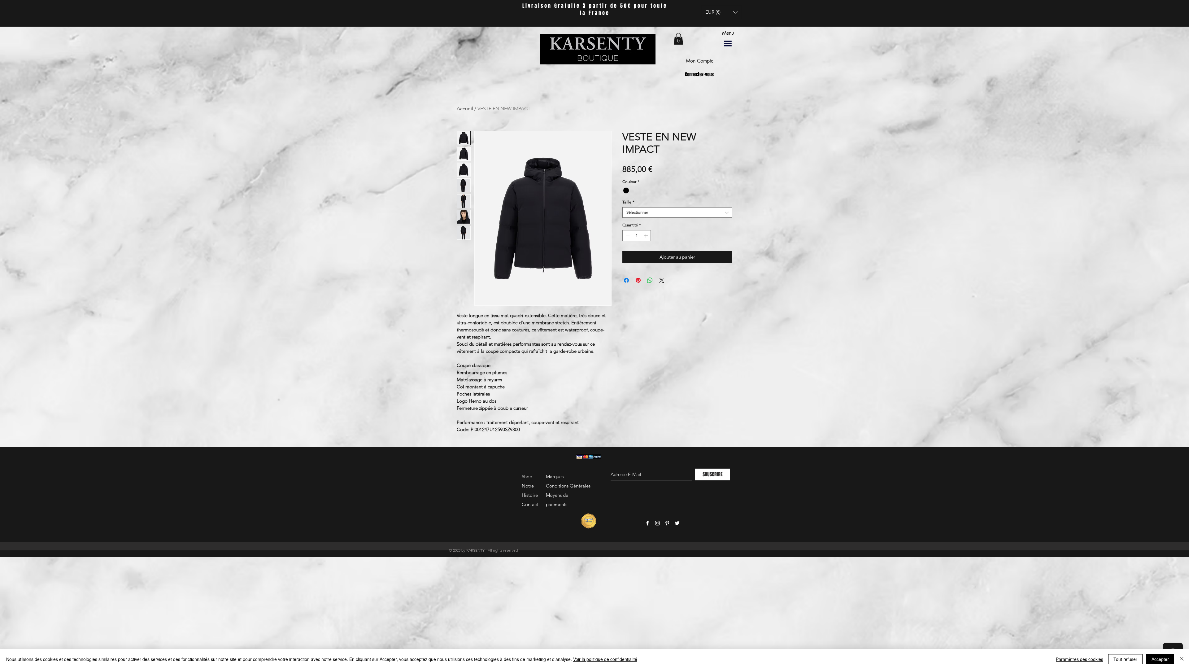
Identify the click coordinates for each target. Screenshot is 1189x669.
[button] (721, 12)
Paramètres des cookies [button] (1079, 659)
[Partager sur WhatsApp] (650, 280)
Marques (555, 476)
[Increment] (646, 235)
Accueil (465, 109)
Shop (527, 476)
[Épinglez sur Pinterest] (638, 280)
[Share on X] (661, 280)
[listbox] (721, 12)
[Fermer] (1181, 659)
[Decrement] (627, 235)
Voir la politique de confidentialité (605, 659)
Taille (628, 202)
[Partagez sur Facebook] (626, 280)
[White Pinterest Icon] (667, 523)
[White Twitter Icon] (677, 523)
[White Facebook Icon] (647, 523)
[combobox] (677, 212)
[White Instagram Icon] (657, 523)
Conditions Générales (568, 486)
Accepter (1160, 659)
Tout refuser (1125, 659)
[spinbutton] (637, 235)
